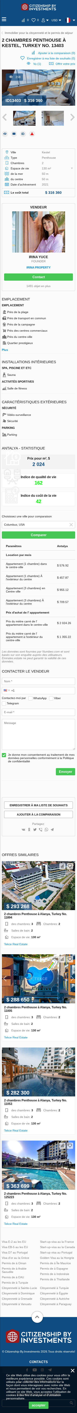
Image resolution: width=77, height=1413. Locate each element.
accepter (38, 1405)
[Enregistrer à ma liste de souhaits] (70, 866)
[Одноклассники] (29, 830)
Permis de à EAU (13, 1277)
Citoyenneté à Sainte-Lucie (19, 1288)
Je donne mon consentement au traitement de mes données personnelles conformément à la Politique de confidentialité (41, 758)
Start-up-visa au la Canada (57, 1247)
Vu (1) (37, 63)
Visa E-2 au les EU (14, 1241)
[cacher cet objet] (5, 134)
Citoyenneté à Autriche (54, 1298)
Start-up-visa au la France (57, 1241)
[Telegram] (52, 830)
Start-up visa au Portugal (56, 1252)
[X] (35, 830)
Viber (57, 698)
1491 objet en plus (38, 286)
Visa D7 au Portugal (15, 1252)
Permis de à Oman (14, 1263)
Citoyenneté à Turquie (54, 1288)
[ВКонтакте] (23, 830)
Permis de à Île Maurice (55, 1263)
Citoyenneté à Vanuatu (16, 1304)
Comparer (38, 535)
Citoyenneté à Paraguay (55, 1304)
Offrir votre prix (65, 63)
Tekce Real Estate (16, 944)
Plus (5, 349)
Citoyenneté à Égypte (54, 1293)
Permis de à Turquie (15, 1282)
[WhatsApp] (46, 830)
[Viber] (41, 830)
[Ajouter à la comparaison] (62, 866)
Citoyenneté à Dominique (18, 1293)
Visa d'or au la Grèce (15, 1257)
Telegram (13, 703)
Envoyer (65, 771)
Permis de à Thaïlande (55, 1279)
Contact (38, 277)
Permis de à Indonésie (54, 1274)
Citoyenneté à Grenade (17, 1298)
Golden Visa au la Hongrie (57, 1257)
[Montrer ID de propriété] (23, 134)
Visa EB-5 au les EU (15, 1247)
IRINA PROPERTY (38, 267)
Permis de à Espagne (54, 1268)
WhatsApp (40, 698)
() (56, 53)
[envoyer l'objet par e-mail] (14, 134)
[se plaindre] (32, 134)
